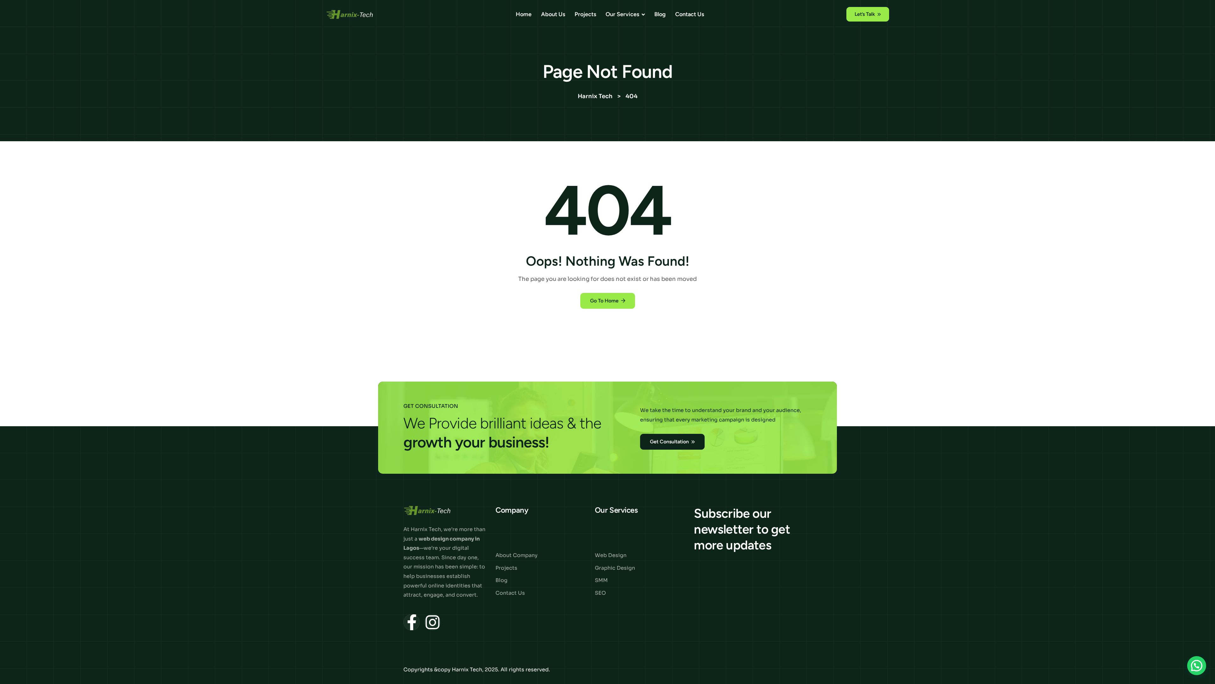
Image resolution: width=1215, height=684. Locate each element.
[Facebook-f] (411, 622)
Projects (585, 14)
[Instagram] (432, 622)
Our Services (622, 14)
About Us (553, 14)
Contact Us (689, 14)
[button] (1196, 665)
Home (524, 14)
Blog (660, 14)
